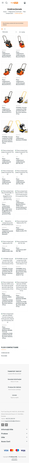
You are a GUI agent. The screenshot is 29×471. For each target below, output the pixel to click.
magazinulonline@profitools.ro (12, 421)
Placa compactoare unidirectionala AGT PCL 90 (20, 161)
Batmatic (18, 105)
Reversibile (4, 356)
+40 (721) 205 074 (10, 418)
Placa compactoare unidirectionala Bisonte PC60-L (6, 55)
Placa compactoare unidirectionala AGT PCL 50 (6, 161)
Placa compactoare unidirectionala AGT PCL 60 (6, 181)
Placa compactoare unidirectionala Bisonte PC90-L (20, 82)
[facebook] (2, 424)
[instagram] (6, 424)
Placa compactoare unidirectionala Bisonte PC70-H (6, 110)
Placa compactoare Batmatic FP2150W (21, 138)
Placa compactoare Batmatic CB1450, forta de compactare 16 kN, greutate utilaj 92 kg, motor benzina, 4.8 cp (7, 332)
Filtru (23, 32)
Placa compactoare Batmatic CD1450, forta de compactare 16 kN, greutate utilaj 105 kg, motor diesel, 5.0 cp (21, 301)
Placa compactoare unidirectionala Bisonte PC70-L (6, 82)
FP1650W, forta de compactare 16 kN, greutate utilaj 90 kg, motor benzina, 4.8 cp (7, 140)
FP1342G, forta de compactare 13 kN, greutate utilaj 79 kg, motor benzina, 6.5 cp (21, 110)
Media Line (18, 225)
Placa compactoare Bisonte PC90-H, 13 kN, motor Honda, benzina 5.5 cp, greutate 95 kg (21, 205)
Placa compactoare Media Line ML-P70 (21, 229)
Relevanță (9, 32)
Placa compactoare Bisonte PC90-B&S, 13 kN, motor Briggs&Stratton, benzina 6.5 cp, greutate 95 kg (7, 209)
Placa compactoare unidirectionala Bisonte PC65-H (20, 55)
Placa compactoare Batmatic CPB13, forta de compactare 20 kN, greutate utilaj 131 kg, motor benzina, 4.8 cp (7, 299)
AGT (3, 156)
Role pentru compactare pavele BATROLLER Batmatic (7, 232)
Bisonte (4, 50)
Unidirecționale (5, 352)
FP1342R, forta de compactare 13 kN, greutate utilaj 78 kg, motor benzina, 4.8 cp (7, 272)
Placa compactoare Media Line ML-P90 (7, 250)
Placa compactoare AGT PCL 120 (21, 250)
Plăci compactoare (9, 347)
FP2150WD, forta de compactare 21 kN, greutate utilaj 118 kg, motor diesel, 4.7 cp (21, 272)
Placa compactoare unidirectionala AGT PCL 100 (20, 181)
